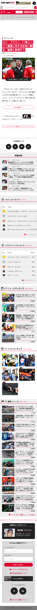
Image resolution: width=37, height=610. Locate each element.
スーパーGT (10, 7)
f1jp (10, 126)
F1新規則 (16, 126)
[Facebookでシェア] (15, 146)
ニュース (19, 12)
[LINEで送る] (22, 146)
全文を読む (17, 107)
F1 (5, 7)
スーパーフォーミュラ (22, 7)
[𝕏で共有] (8, 146)
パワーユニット (30, 126)
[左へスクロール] (1, 7)
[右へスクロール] (35, 7)
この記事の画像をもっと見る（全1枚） (18, 79)
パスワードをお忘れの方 (20, 569)
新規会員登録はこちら (19, 573)
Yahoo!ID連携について (19, 600)
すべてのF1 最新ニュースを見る (23, 515)
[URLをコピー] (28, 146)
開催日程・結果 (29, 12)
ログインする (17, 565)
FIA (23, 126)
